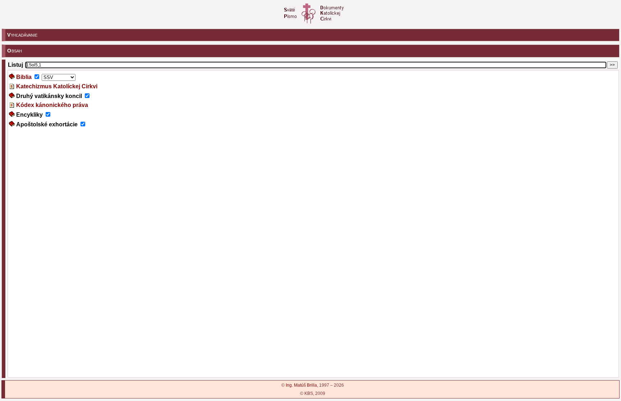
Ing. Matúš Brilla (301, 385)
